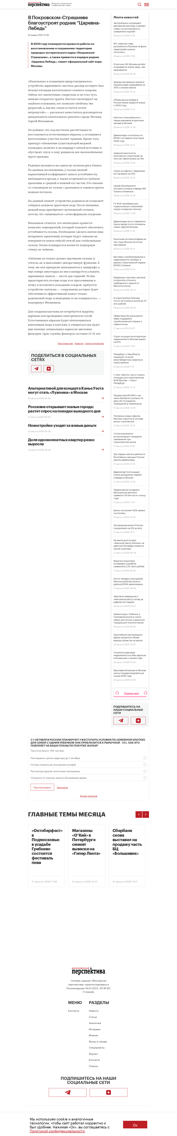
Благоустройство (94, 343)
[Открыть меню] (146, 4)
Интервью (94, 1029)
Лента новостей (126, 17)
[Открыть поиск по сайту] (139, 4)
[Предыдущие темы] (139, 814)
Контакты (73, 1010)
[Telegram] (120, 720)
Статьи (93, 1017)
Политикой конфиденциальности (57, 1130)
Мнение (93, 1035)
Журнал (93, 1053)
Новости (79, 343)
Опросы (93, 1066)
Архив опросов (88, 796)
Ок (135, 1124)
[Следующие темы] (145, 814)
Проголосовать (42, 787)
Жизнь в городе (98, 1041)
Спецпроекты (97, 1047)
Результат (62, 787)
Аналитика (95, 1023)
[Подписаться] (49, 368)
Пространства (65, 343)
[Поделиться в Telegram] (36, 368)
